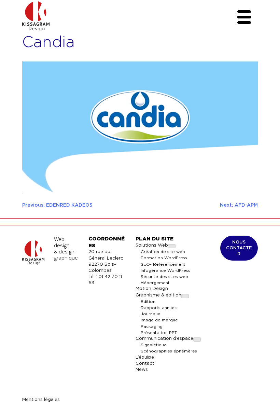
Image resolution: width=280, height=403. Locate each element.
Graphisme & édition (158, 295)
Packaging (152, 326)
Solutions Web (152, 245)
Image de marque (159, 320)
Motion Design (152, 289)
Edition (148, 302)
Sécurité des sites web (164, 277)
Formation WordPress (164, 258)
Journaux (150, 314)
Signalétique (154, 345)
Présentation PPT (159, 333)
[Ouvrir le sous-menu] (172, 246)
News (142, 369)
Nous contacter (239, 247)
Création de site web (163, 252)
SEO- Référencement (163, 264)
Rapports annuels (159, 308)
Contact (145, 363)
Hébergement (155, 283)
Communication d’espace (164, 338)
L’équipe (145, 357)
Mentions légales (41, 400)
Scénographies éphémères (169, 351)
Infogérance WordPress (165, 270)
